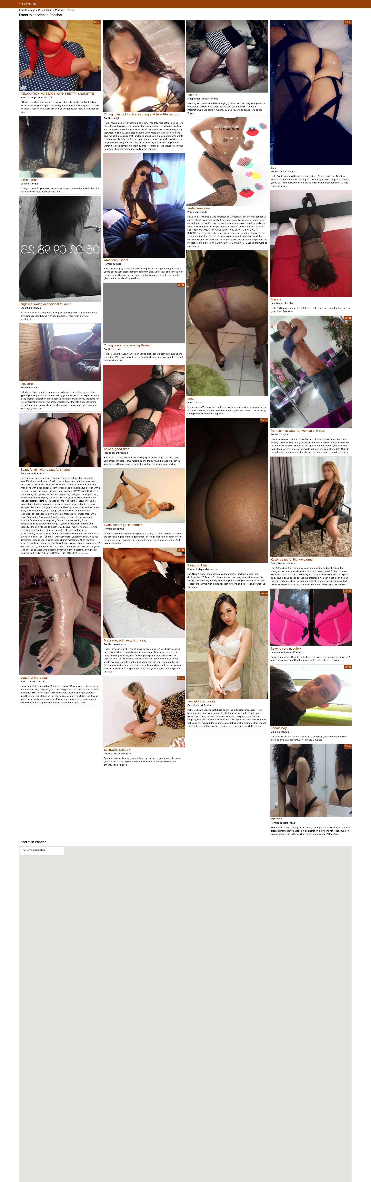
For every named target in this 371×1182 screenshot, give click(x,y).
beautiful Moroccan (34, 677)
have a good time (116, 449)
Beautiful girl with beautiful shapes (45, 469)
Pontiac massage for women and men (298, 430)
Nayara (276, 299)
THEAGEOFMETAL (28, 4)
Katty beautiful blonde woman (292, 559)
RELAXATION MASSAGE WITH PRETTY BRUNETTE (57, 93)
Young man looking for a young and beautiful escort (141, 114)
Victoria (276, 819)
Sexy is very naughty (286, 648)
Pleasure (26, 383)
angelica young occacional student (45, 304)
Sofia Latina (29, 180)
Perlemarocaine (198, 208)
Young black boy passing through (128, 345)
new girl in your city (201, 701)
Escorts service (27, 10)
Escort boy (279, 728)
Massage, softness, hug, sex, (125, 640)
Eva (273, 167)
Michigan (59, 10)
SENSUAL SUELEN (117, 750)
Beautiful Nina (197, 565)
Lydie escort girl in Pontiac (123, 525)
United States (45, 10)
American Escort (116, 260)
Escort (192, 95)
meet (191, 398)
